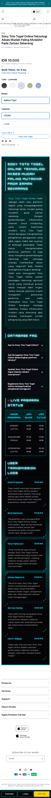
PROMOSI (9, 794)
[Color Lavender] (21, 86)
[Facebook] (3, 141)
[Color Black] (4, 85)
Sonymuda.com (37, 786)
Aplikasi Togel (10, 100)
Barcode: (16, 47)
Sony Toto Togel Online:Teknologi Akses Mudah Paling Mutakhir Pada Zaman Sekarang (28, 785)
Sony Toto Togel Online (22, 198)
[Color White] (12, 85)
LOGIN (25, 794)
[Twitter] (6, 141)
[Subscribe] (41, 759)
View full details (8, 145)
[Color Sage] (30, 85)
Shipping (14, 63)
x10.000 (7, 115)
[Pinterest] (11, 141)
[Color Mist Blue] (38, 85)
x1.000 (7, 124)
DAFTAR (42, 794)
